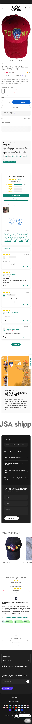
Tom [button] (27, 240)
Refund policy (7, 715)
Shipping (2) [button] (23, 237)
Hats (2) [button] (16, 237)
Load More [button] (16, 344)
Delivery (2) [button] (9, 237)
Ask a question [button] (16, 199)
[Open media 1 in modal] (27, 17)
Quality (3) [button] (13, 234)
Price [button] (15, 240)
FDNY (2, 64)
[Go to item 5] (18, 61)
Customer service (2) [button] (22, 234)
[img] (6, 254)
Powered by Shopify (21, 713)
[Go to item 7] (21, 61)
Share (5, 118)
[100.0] (12, 221)
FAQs (14, 444)
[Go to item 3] (14, 61)
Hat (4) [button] (6, 234)
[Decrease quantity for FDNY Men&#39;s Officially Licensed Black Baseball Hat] (3, 102)
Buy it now (16, 107)
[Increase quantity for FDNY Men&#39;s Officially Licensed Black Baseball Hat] (9, 102)
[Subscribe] (27, 681)
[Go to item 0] (11, 61)
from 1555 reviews (16, 582)
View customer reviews (9, 161)
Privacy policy (12, 715)
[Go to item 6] (19, 61)
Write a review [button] (16, 195)
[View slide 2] (15, 645)
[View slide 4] (19, 645)
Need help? (28, 118)
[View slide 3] (17, 645)
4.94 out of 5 (20, 179)
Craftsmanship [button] (8, 240)
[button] (9, 184)
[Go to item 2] (12, 61)
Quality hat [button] (21, 240)
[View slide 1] (13, 645)
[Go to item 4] (16, 61)
